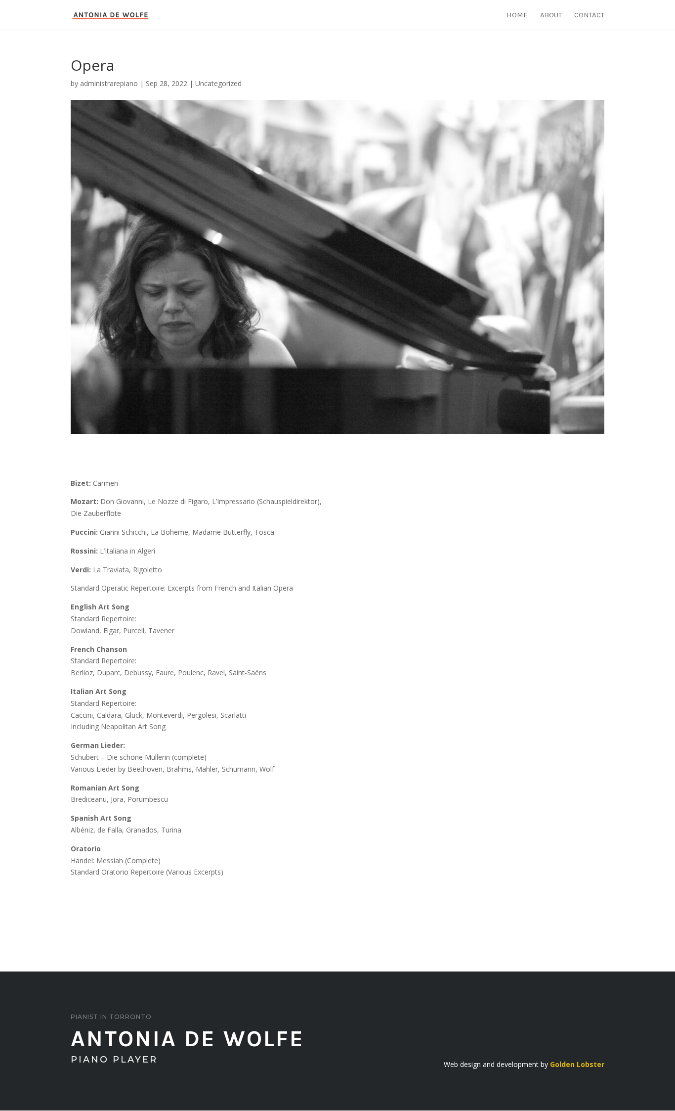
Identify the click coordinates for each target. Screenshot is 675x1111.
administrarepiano (109, 83)
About (551, 15)
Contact (589, 15)
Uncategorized (218, 83)
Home (517, 15)
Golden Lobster (577, 1064)
